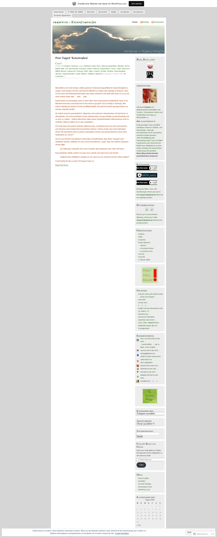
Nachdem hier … (144, 314)
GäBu (113, 12)
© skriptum (66, 66)
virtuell (77, 74)
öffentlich (121, 66)
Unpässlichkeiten (68, 74)
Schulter (103, 71)
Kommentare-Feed (145, 487)
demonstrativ (73, 68)
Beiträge (145, 22)
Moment (63, 71)
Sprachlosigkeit (119, 71)
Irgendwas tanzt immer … (147, 320)
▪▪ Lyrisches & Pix (146, 251)
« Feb (139, 525)
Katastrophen (105, 68)
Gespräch (82, 68)
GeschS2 (102, 12)
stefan (142, 359)
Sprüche (58, 74)
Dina (142, 372)
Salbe (91, 71)
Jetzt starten (136, 4)
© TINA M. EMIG (75, 12)
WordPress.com (144, 489)
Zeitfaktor (91, 74)
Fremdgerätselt (143, 328)
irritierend (96, 68)
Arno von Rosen (146, 338)
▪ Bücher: (143, 245)
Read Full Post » (62, 165)
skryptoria (138, 12)
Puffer (86, 71)
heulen (89, 68)
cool (66, 68)
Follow (141, 465)
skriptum (124, 12)
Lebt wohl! (141, 299)
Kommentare (159, 22)
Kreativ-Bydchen (62, 15)
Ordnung (79, 71)
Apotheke (87, 66)
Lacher (113, 68)
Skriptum (110, 71)
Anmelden (141, 481)
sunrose (143, 350)
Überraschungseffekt (109, 66)
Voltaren (84, 74)
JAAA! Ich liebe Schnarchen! (150, 356)
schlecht (97, 71)
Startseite (59, 12)
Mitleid (57, 71)
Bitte (62, 68)
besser (127, 66)
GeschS (90, 12)
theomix (143, 365)
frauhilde (143, 381)
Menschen (126, 68)
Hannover (74, 66)
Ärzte (99, 66)
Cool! (58, 63)
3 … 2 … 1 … (143, 305)
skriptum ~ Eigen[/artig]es (74, 22)
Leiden (118, 68)
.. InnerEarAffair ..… (147, 344)
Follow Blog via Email (146, 445)
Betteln (57, 68)
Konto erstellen (143, 478)
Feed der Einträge (144, 484)
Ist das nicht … (143, 302)
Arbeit (94, 66)
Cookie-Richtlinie (122, 533)
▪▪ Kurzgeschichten (147, 248)
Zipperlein (98, 74)
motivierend (71, 71)
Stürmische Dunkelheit (146, 317)
